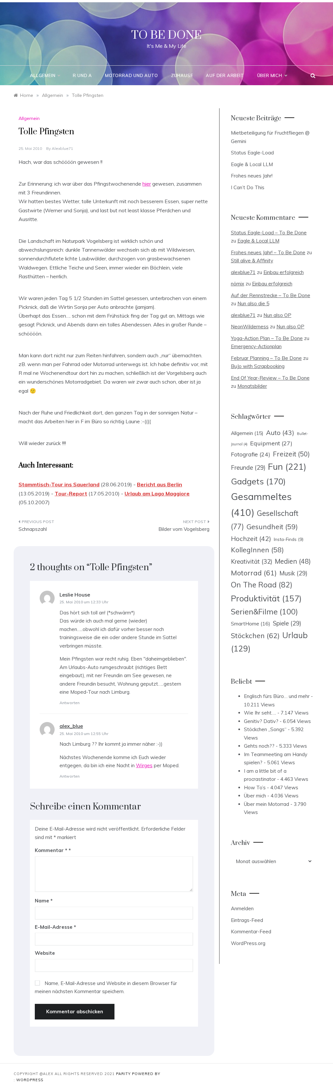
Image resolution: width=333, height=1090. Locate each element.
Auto (280, 432)
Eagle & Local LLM (252, 164)
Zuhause (182, 75)
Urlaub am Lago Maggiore (157, 493)
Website (45, 953)
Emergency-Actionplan (256, 346)
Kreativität (251, 561)
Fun (287, 466)
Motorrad (254, 573)
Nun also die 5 (253, 303)
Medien (293, 561)
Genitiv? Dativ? (261, 721)
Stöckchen (255, 635)
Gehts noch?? (259, 746)
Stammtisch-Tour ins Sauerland (59, 484)
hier (146, 183)
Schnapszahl (33, 529)
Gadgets (258, 481)
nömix (237, 284)
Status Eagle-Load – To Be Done (269, 233)
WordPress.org (248, 943)
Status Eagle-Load (252, 153)
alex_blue (71, 726)
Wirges (144, 765)
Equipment (271, 443)
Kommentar (51, 850)
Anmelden (242, 908)
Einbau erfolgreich (283, 272)
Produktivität (266, 598)
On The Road (261, 584)
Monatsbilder (252, 386)
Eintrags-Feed (247, 920)
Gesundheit (272, 526)
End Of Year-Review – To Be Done (270, 378)
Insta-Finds (288, 539)
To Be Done (166, 35)
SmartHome (250, 623)
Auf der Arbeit (225, 75)
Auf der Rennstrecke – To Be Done (270, 295)
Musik (293, 573)
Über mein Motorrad (266, 804)
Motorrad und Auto (131, 75)
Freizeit (291, 454)
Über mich (269, 75)
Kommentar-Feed (251, 931)
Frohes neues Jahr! (252, 176)
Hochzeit (251, 538)
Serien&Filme (264, 611)
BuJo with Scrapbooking (258, 366)
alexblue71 (62, 148)
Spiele (287, 623)
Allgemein (42, 75)
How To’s (255, 787)
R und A (82, 75)
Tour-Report (71, 493)
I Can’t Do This (247, 187)
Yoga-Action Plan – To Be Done (267, 338)
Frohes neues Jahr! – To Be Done (268, 252)
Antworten (70, 702)
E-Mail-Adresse (55, 927)
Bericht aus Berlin (159, 484)
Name (44, 901)
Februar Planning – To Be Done (266, 358)
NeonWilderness (250, 326)
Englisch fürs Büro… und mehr (277, 696)
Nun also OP (277, 315)
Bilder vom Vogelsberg (183, 529)
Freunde (248, 467)
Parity (124, 1073)
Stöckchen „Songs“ (265, 729)
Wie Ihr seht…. (260, 713)
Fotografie (250, 454)
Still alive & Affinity (252, 260)
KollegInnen (257, 549)
